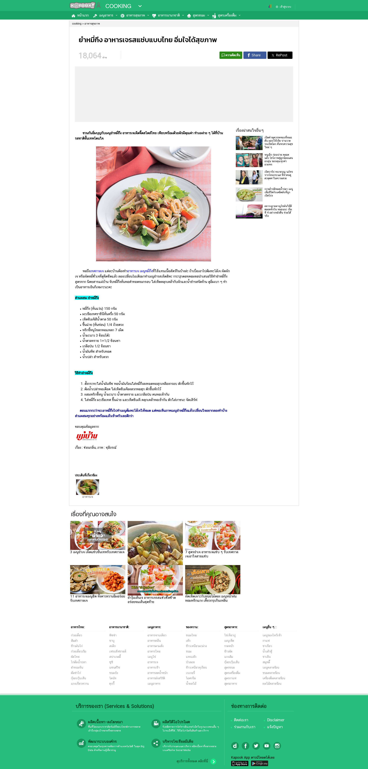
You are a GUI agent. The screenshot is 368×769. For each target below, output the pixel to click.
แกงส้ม (228, 657)
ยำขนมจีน (77, 667)
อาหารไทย (154, 651)
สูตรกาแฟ (230, 678)
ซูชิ (111, 662)
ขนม (188, 651)
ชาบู (111, 640)
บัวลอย (190, 662)
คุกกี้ (111, 683)
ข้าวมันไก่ (77, 646)
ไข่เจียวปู (230, 635)
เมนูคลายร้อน (271, 667)
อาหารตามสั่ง (155, 646)
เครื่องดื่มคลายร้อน (274, 678)
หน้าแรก (83, 15)
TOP (358, 762)
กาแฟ (266, 640)
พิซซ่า (113, 635)
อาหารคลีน (154, 640)
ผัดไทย (75, 657)
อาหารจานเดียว (157, 635)
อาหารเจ (133, 271)
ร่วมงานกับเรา (244, 727)
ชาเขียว (267, 646)
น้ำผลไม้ (191, 683)
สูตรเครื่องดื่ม (227, 15)
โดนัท (112, 678)
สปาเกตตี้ (115, 657)
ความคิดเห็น (233, 55)
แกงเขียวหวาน (80, 683)
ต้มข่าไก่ (76, 673)
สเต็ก (112, 646)
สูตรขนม (199, 15)
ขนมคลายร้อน (271, 673)
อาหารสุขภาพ (135, 15)
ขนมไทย (191, 635)
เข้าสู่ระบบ (285, 6)
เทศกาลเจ (97, 271)
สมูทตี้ (266, 662)
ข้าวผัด (228, 651)
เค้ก (188, 640)
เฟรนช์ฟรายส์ (117, 651)
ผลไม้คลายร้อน (272, 683)
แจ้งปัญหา (275, 727)
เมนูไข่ (152, 657)
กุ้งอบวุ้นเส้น (78, 678)
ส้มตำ (74, 640)
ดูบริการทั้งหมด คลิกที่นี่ (192, 761)
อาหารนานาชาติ (169, 15)
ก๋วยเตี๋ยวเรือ (78, 651)
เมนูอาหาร (106, 15)
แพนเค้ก (191, 657)
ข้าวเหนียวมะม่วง (196, 646)
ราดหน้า (229, 646)
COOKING (118, 6)
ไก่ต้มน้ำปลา (78, 662)
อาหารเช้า (154, 667)
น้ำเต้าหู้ (267, 651)
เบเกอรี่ (190, 673)
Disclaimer (275, 720)
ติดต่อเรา (241, 720)
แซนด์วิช (114, 667)
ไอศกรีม (191, 678)
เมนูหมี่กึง (146, 271)
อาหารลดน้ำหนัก (158, 673)
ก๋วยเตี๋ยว (76, 635)
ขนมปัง (113, 673)
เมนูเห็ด (229, 640)
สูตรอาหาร (230, 683)
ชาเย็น (267, 657)
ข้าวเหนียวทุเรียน (196, 667)
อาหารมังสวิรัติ (156, 678)
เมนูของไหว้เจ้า (272, 635)
